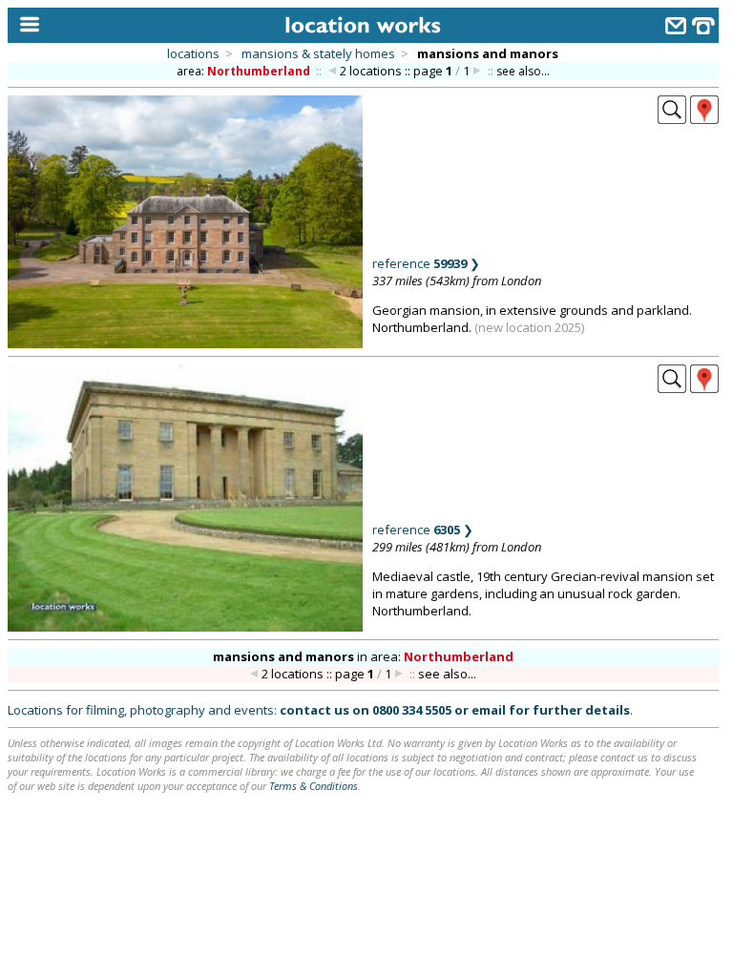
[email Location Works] (675, 28)
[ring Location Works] (703, 28)
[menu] (25, 25)
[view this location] (672, 118)
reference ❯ (426, 263)
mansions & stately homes (318, 53)
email (488, 709)
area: (243, 71)
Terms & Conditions (313, 786)
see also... (523, 71)
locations (193, 53)
